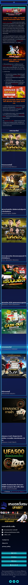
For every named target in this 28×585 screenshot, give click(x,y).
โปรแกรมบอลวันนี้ (7, 165)
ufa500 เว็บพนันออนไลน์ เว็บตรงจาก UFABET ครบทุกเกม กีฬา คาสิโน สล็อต (13, 486)
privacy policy (6, 546)
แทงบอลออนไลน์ (6, 347)
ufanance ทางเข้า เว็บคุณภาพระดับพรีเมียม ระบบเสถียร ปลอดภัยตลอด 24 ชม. (13, 438)
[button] (14, 2)
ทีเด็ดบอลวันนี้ (6, 392)
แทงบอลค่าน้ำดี (16, 76)
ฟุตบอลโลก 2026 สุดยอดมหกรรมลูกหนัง (14, 303)
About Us (5, 543)
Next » (22, 491)
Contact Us (5, 540)
